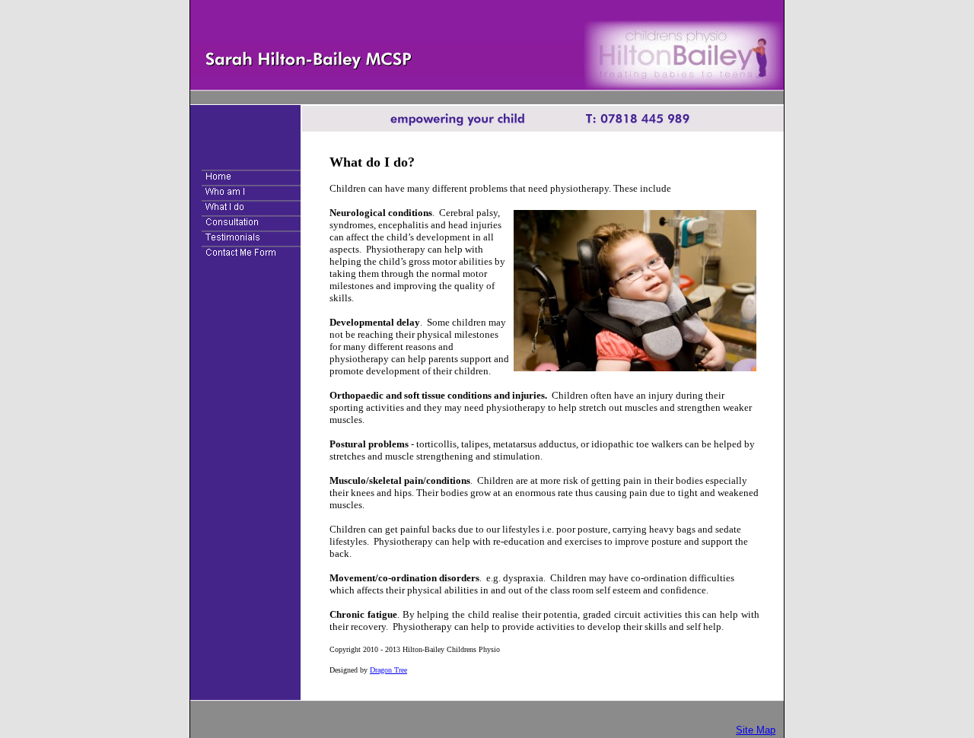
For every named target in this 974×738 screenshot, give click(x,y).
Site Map (755, 730)
